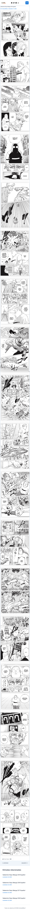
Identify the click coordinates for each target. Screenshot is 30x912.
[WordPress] (18, 3)
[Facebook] (11, 3)
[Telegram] (16, 3)
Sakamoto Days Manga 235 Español (14, 875)
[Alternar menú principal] (27, 2)
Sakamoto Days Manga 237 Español (14, 890)
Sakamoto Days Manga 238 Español (14, 898)
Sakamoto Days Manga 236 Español (14, 882)
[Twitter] (14, 3)
